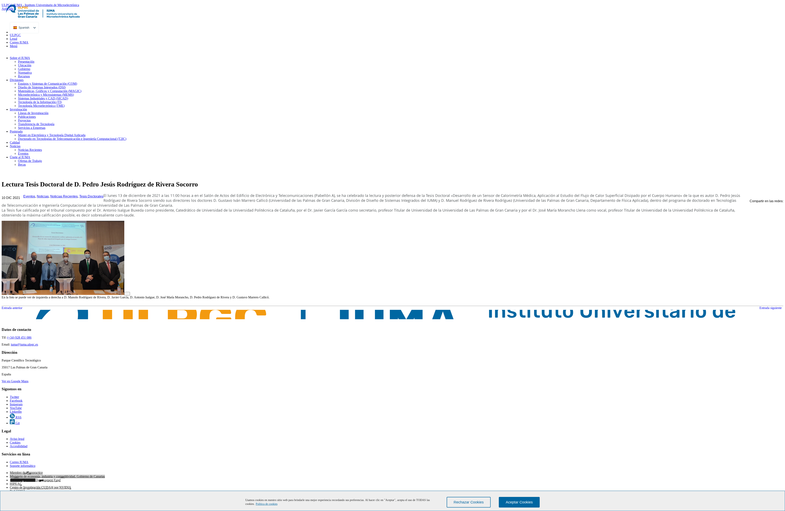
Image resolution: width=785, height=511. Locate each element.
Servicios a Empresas (31, 127)
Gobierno (24, 69)
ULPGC (15, 35)
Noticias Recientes (30, 150)
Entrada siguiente (771, 308)
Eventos (23, 153)
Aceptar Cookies (519, 502)
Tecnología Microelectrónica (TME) (41, 105)
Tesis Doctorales (91, 196)
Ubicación (24, 65)
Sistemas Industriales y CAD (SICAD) (43, 98)
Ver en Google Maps (15, 381)
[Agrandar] (127, 294)
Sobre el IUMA (20, 58)
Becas (22, 164)
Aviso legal (17, 439)
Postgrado (16, 131)
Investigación (18, 109)
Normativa (25, 72)
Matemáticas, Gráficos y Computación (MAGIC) (49, 91)
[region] (392, 501)
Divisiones (17, 80)
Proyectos (24, 120)
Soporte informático (22, 465)
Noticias (15, 146)
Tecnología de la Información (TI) (40, 102)
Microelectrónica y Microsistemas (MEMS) (46, 94)
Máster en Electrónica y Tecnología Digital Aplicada (51, 135)
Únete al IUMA (20, 157)
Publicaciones (27, 116)
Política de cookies (266, 503)
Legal (13, 38)
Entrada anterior (12, 308)
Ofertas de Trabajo (30, 161)
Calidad (15, 142)
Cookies (15, 442)
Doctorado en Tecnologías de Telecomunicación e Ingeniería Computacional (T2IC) (72, 139)
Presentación (26, 61)
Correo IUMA (19, 42)
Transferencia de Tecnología (36, 124)
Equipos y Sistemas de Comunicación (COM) (47, 83)
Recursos (24, 76)
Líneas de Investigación (33, 113)
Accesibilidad (18, 446)
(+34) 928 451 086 (19, 337)
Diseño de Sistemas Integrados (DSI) (42, 87)
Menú (13, 46)
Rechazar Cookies (469, 502)
